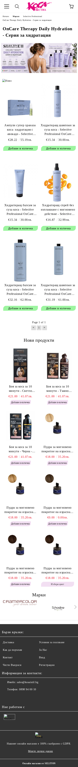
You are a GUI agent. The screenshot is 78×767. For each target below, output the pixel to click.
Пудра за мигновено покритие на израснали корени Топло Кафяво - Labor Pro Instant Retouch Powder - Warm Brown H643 (20, 571)
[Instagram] (15, 697)
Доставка (8, 642)
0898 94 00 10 (27, 689)
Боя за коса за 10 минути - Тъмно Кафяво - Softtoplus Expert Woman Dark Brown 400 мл (57, 389)
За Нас (43, 649)
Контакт (8, 657)
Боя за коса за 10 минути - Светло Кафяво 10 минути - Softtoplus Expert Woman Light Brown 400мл (20, 389)
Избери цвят (57, 584)
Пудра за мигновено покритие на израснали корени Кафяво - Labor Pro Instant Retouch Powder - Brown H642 (57, 571)
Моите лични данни (40, 751)
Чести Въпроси (12, 665)
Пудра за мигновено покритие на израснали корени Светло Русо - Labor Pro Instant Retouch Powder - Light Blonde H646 (57, 449)
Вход (42, 657)
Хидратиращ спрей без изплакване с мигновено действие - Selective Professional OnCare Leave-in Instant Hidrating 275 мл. (58, 210)
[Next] (75, 607)
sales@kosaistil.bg (27, 682)
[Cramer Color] (20, 607)
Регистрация (46, 665)
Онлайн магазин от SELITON (39, 763)
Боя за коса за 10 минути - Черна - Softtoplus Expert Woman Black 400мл (20, 449)
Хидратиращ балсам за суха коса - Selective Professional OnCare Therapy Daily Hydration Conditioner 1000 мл (20, 290)
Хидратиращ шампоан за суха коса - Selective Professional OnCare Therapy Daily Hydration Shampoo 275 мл (58, 130)
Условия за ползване (52, 642)
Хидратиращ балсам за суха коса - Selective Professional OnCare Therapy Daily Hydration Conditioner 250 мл (20, 210)
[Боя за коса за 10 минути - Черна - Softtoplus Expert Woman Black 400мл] (20, 426)
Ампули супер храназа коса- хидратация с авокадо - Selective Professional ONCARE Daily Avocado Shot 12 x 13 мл (20, 130)
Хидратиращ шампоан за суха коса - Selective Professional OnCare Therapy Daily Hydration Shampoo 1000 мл (58, 290)
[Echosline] (58, 607)
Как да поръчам (12, 649)
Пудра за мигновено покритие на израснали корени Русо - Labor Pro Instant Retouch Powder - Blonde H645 (20, 510)
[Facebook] (7, 697)
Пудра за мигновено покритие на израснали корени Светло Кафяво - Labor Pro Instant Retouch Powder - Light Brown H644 (57, 510)
